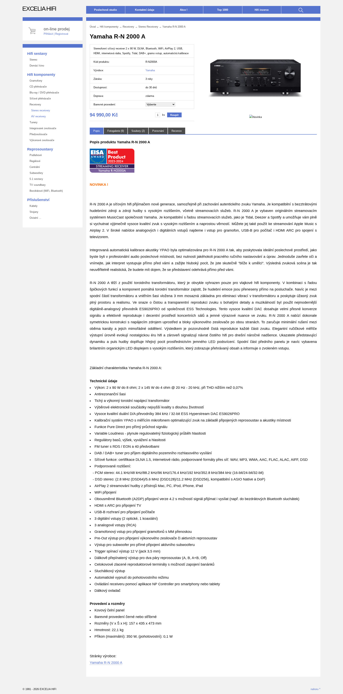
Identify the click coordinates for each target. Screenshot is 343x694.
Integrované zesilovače (42, 128)
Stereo (32, 59)
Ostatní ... (34, 217)
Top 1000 (222, 9)
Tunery (33, 122)
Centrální (34, 167)
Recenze (177, 130)
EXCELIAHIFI (39, 8)
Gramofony (35, 80)
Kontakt (144, 9)
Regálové (34, 161)
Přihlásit (48, 33)
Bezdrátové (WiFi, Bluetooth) (45, 190)
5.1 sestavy (35, 178)
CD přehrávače (37, 86)
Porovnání (158, 130)
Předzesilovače (37, 134)
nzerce (262, 9)
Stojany (33, 211)
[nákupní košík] (32, 34)
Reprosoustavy (40, 149)
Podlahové (35, 155)
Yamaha (150, 70)
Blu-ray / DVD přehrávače (43, 92)
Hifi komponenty (41, 75)
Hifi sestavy (37, 54)
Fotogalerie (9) (115, 130)
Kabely (33, 205)
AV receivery (37, 116)
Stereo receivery (39, 110)
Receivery (34, 104)
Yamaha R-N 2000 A (174, 26)
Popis (96, 130)
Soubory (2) (138, 130)
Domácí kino (36, 65)
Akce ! (183, 9)
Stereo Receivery (148, 26)
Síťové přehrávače (39, 98)
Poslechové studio (105, 9)
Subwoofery (35, 172)
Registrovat (61, 33)
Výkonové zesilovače (41, 140)
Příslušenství (38, 200)
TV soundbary (37, 184)
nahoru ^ (315, 689)
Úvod (93, 26)
